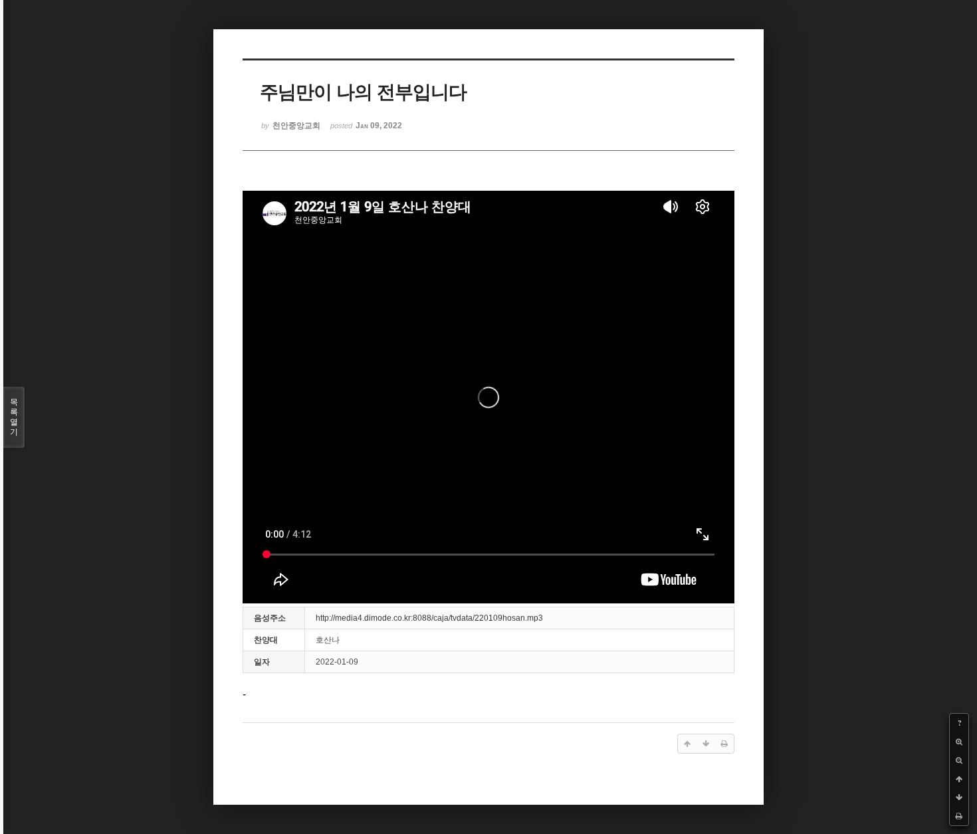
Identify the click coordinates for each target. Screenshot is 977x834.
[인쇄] (959, 816)
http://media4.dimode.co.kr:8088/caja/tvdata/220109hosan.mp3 (429, 618)
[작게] (959, 760)
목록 (14, 417)
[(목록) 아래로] (959, 797)
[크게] (959, 741)
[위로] (959, 779)
